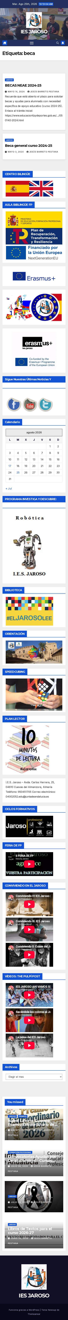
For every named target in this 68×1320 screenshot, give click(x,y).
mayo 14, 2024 (16, 91)
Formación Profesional (20, 1152)
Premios (22, 1116)
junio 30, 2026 (20, 1238)
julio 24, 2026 (20, 1202)
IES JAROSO (34, 32)
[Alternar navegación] (31, 43)
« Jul (9, 488)
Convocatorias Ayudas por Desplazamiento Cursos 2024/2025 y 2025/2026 (32, 1160)
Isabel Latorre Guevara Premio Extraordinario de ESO (31, 1124)
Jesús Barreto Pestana (44, 91)
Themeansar (34, 1314)
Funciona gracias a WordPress (24, 1310)
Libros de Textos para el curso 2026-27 (30, 1230)
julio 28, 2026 (20, 1166)
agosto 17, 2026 (21, 1130)
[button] (57, 42)
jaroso (9, 80)
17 (10, 466)
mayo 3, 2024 (16, 152)
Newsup (52, 1310)
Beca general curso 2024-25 (28, 145)
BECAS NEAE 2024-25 (23, 85)
